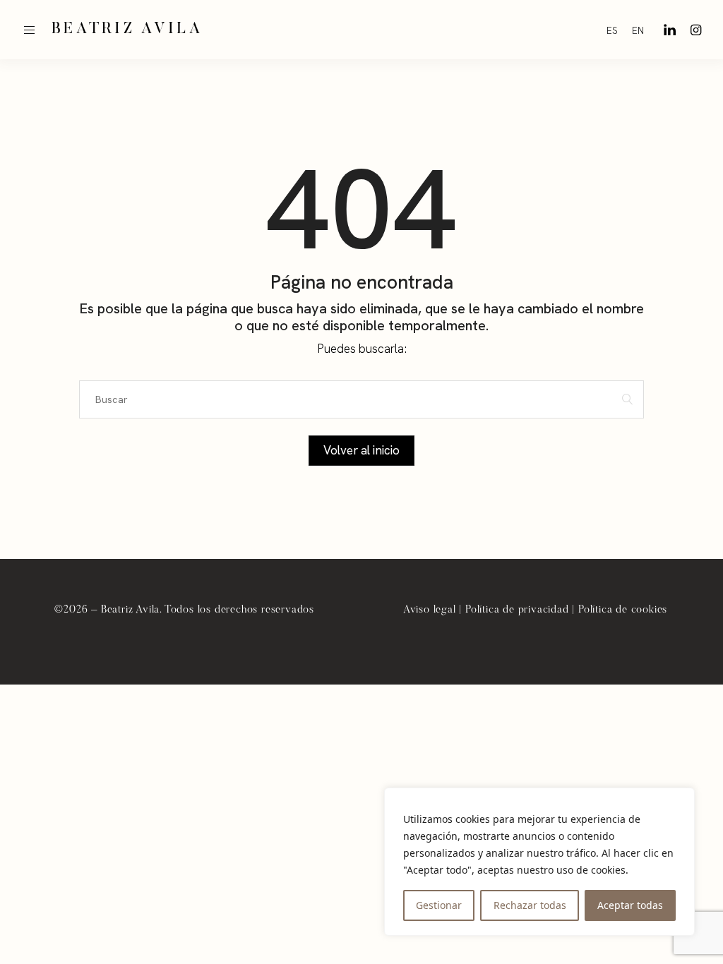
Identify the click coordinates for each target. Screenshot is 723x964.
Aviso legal (429, 610)
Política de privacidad (517, 610)
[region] (539, 862)
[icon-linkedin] (669, 29)
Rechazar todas (530, 905)
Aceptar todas (630, 905)
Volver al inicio (361, 450)
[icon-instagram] (696, 29)
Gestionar (439, 905)
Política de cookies (622, 610)
